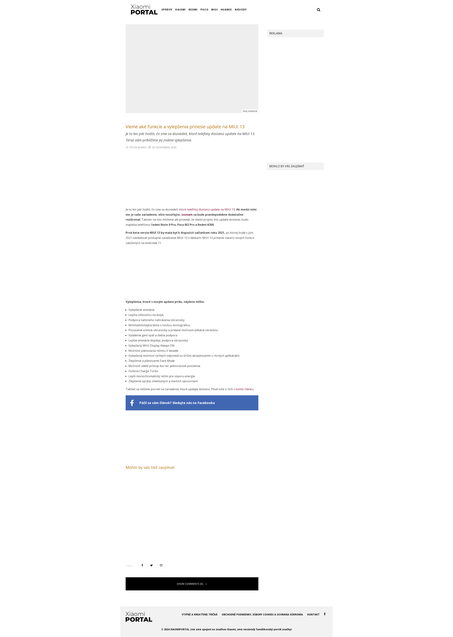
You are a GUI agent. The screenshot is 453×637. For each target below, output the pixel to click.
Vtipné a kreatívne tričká (199, 614)
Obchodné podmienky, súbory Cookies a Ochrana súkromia (262, 614)
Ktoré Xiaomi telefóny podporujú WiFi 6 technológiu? (303, 193)
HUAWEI (226, 9)
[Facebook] (324, 614)
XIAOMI (180, 9)
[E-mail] (161, 565)
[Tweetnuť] (151, 565)
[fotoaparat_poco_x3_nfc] (274, 180)
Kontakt (313, 614)
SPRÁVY (167, 9)
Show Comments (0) (190, 583)
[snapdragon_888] (274, 226)
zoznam (187, 215)
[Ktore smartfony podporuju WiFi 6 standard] (274, 194)
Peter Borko (138, 147)
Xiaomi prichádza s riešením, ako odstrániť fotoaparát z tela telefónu (303, 180)
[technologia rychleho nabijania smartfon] (274, 208)
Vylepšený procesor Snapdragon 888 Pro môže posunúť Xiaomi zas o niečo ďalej (301, 228)
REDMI (193, 9)
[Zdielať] (142, 565)
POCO (204, 9)
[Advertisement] (192, 181)
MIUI (214, 9)
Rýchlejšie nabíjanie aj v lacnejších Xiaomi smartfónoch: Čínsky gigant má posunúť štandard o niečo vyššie (303, 210)
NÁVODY (241, 9)
